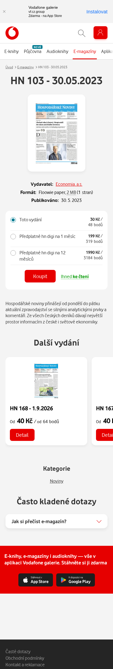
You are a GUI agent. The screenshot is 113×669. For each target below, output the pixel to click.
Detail (22, 435)
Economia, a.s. (69, 184)
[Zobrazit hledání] (81, 33)
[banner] (12, 33)
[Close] (4, 11)
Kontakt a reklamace (25, 664)
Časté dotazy (17, 651)
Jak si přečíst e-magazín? (39, 521)
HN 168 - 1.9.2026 (31, 408)
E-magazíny (25, 67)
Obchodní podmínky (24, 658)
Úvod (9, 67)
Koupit (40, 276)
